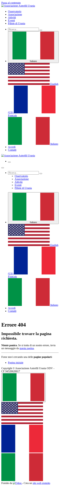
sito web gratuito (41, 483)
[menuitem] (14, 11)
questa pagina (27, 348)
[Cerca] (41, 30)
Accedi (12, 146)
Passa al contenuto (11, 2)
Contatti (12, 149)
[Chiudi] (2, 167)
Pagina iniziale (15, 362)
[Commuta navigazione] (9, 162)
